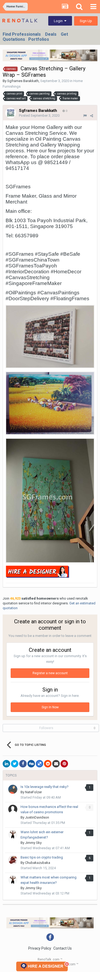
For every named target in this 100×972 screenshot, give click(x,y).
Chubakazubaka (37, 863)
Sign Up (86, 21)
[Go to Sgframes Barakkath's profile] (10, 113)
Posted (39, 115)
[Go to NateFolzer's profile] (12, 789)
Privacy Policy (39, 948)
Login (59, 21)
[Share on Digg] (31, 763)
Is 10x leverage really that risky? (45, 787)
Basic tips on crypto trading (42, 857)
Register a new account (50, 673)
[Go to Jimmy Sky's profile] (12, 834)
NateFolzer (33, 792)
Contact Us (62, 948)
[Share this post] (91, 116)
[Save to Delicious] (39, 763)
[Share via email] (56, 763)
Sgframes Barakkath (23, 81)
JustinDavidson (37, 817)
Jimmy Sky (33, 843)
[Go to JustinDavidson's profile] (12, 809)
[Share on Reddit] (47, 763)
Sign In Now (50, 707)
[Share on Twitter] (14, 763)
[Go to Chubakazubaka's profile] (12, 859)
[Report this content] (85, 116)
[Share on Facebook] (23, 763)
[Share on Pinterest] (64, 763)
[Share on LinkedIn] (6, 763)
